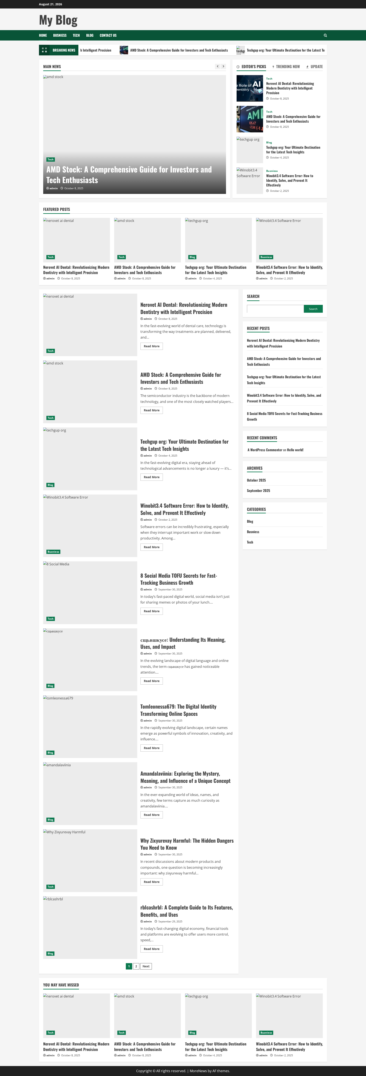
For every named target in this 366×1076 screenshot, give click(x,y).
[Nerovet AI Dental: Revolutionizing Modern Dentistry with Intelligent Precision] (76, 240)
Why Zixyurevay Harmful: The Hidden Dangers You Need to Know (90, 860)
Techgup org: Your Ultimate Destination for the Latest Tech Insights (269, 50)
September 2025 (258, 490)
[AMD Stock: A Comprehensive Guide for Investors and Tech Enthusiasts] (134, 134)
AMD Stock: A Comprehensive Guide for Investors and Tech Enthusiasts (155, 50)
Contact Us (108, 35)
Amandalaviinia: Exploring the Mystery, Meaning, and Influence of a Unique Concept (90, 793)
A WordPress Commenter (265, 449)
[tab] (251, 67)
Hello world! (295, 449)
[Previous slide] (217, 66)
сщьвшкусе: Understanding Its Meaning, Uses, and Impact (90, 659)
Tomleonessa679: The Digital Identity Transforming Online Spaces (90, 726)
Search (253, 296)
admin (54, 188)
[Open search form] (325, 35)
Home (43, 35)
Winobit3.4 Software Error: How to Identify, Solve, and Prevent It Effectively (250, 180)
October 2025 (256, 480)
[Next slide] (223, 66)
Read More (153, 347)
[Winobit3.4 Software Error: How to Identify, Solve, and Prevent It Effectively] (289, 240)
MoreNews (198, 1071)
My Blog (58, 19)
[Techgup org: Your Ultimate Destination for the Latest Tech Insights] (218, 240)
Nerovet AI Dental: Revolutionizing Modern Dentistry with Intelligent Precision (250, 88)
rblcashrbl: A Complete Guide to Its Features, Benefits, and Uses (90, 927)
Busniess (60, 35)
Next (146, 966)
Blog (89, 35)
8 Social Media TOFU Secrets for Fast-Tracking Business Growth (90, 592)
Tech (76, 35)
